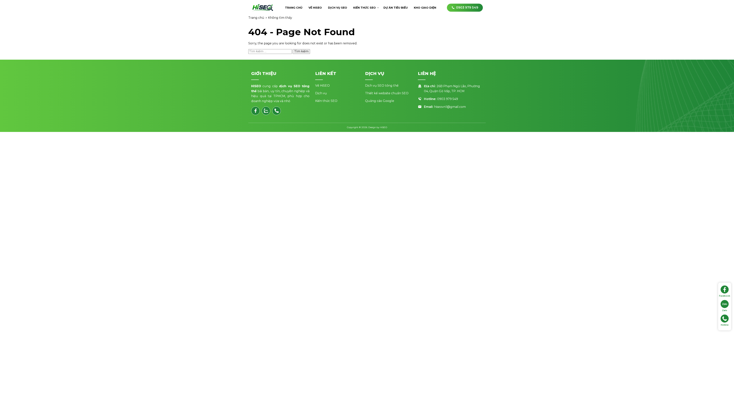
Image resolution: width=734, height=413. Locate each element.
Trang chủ (256, 18)
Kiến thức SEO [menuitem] (364, 7)
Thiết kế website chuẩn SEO (386, 93)
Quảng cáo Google (379, 101)
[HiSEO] (262, 7)
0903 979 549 (447, 99)
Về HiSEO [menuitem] (315, 7)
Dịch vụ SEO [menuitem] (337, 7)
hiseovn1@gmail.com (450, 107)
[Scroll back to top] (725, 404)
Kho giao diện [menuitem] (425, 7)
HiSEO (383, 127)
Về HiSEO (322, 85)
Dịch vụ (321, 93)
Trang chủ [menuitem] (293, 7)
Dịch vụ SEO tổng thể (382, 85)
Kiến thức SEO (326, 101)
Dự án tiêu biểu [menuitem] (395, 7)
